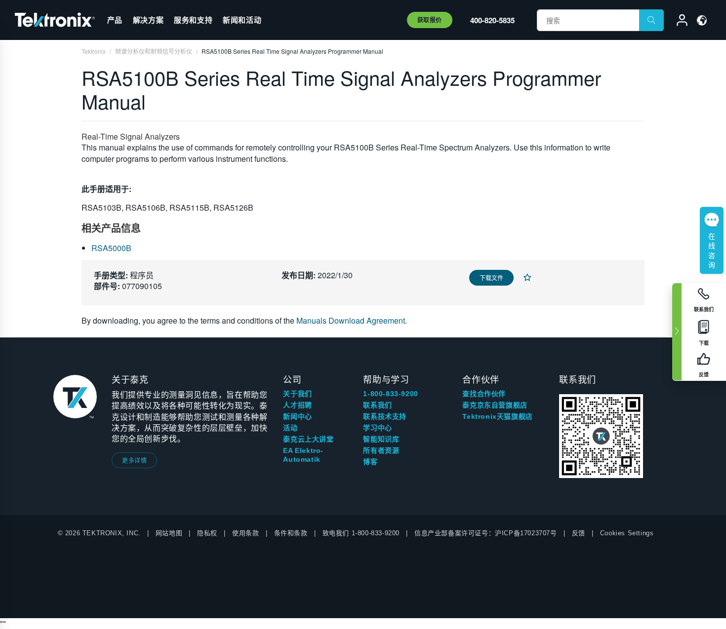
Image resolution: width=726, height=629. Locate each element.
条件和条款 (291, 533)
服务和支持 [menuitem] (193, 19)
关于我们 (297, 394)
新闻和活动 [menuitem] (242, 19)
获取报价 (429, 19)
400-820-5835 (492, 20)
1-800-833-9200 (390, 394)
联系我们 (377, 405)
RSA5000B (111, 248)
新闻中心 (297, 416)
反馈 (578, 533)
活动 (290, 428)
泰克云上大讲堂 (308, 439)
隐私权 (207, 533)
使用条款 (245, 533)
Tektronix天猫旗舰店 (497, 416)
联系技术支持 (384, 416)
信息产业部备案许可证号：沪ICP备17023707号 (485, 533)
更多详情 (134, 460)
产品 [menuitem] (114, 19)
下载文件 (491, 277)
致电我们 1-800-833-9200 (361, 533)
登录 (677, 22)
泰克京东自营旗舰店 (494, 405)
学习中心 (377, 428)
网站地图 (169, 533)
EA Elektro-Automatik (303, 454)
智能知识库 (381, 439)
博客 (370, 462)
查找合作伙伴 (484, 394)
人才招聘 (297, 405)
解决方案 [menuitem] (148, 19)
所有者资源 (381, 450)
